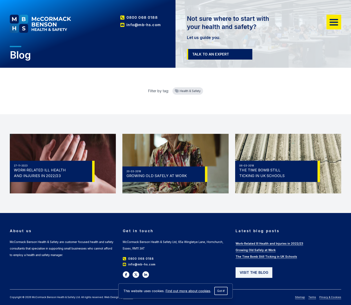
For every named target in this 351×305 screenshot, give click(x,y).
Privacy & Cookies (330, 297)
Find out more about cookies (187, 291)
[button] (333, 22)
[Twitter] (136, 274)
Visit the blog (254, 272)
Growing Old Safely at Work (256, 250)
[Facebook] (126, 274)
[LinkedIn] (145, 274)
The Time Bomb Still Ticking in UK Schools (266, 256)
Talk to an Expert (210, 54)
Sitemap (300, 297)
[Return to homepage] (40, 24)
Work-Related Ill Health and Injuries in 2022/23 (269, 243)
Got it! (221, 291)
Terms (312, 297)
